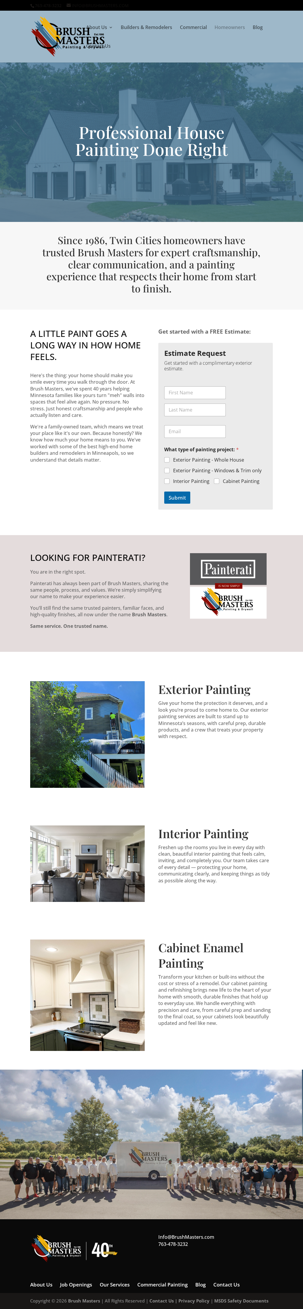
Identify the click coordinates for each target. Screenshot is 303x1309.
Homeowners (230, 28)
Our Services (115, 1284)
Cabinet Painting (241, 481)
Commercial (193, 28)
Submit (177, 497)
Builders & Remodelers (146, 28)
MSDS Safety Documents (241, 1301)
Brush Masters (84, 1301)
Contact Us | (163, 1301)
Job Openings (76, 1284)
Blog (258, 28)
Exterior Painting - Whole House (208, 460)
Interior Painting (191, 481)
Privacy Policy (193, 1301)
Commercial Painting (162, 1284)
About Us (96, 28)
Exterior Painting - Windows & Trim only (217, 471)
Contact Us (98, 46)
